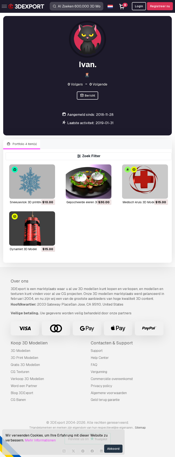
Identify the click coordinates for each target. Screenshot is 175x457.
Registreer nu (160, 6)
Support (97, 350)
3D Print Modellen (24, 357)
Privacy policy (101, 386)
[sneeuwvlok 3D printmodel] (32, 181)
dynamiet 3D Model (23, 249)
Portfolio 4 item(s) (24, 144)
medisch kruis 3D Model (139, 202)
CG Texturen (20, 372)
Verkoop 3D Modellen (27, 379)
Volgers (75, 84)
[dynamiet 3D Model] (32, 228)
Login (139, 6)
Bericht (89, 95)
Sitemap (140, 427)
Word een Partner (24, 386)
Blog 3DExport (22, 393)
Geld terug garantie (105, 400)
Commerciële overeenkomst (112, 379)
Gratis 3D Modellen (25, 365)
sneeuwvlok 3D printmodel (28, 202)
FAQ (94, 365)
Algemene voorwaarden (109, 393)
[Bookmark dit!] (49, 192)
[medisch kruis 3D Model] (145, 181)
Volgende (98, 84)
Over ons (19, 281)
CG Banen (18, 400)
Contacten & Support (112, 343)
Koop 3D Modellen (29, 343)
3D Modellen (20, 350)
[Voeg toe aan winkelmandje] (40, 192)
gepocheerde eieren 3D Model (87, 202)
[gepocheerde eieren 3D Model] (89, 181)
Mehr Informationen (40, 440)
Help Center (100, 357)
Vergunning (99, 372)
